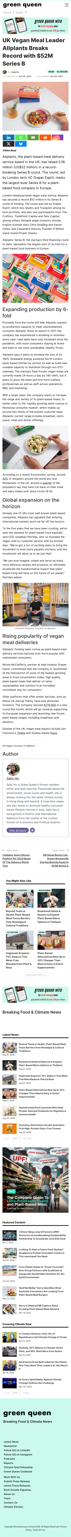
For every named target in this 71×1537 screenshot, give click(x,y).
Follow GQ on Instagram (18, 1454)
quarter (47, 483)
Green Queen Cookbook (18, 1471)
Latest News (11, 1441)
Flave (53, 733)
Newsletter (10, 1446)
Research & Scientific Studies (19, 890)
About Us (9, 1494)
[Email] (33, 137)
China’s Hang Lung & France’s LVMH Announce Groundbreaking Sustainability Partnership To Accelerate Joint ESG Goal (42, 1235)
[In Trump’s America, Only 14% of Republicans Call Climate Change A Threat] (9, 1337)
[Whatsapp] (21, 137)
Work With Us (12, 1477)
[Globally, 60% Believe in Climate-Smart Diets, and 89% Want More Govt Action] (9, 1351)
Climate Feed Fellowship (18, 1467)
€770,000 (50, 705)
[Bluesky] (21, 144)
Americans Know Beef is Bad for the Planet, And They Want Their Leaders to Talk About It (43, 1365)
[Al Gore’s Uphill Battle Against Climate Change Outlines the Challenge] (9, 1383)
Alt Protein (62, 71)
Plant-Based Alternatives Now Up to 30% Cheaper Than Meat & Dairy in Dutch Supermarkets (42, 1093)
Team (7, 1498)
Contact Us (10, 1502)
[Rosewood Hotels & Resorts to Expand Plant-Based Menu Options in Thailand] (51, 898)
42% (5, 478)
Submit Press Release (17, 1481)
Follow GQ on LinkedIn (17, 1450)
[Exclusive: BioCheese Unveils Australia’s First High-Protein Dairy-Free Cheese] (9, 1128)
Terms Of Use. (39, 1530)
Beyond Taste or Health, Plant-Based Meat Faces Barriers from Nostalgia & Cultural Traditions (42, 1047)
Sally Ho (13, 778)
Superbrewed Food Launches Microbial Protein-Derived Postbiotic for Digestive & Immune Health (42, 1111)
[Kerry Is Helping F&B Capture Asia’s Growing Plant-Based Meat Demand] (9, 1309)
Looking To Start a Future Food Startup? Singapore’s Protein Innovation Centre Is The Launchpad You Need (41, 1253)
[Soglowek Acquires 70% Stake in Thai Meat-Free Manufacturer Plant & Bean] (20, 940)
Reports (8, 1463)
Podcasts (9, 1458)
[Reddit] (45, 137)
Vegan (51, 71)
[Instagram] (57, 137)
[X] (8, 144)
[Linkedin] (8, 137)
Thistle (21, 733)
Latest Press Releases (17, 1485)
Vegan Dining (45, 890)
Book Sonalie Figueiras (17, 1489)
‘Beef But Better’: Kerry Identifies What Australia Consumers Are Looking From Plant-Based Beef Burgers (41, 1291)
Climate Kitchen (13, 1506)
